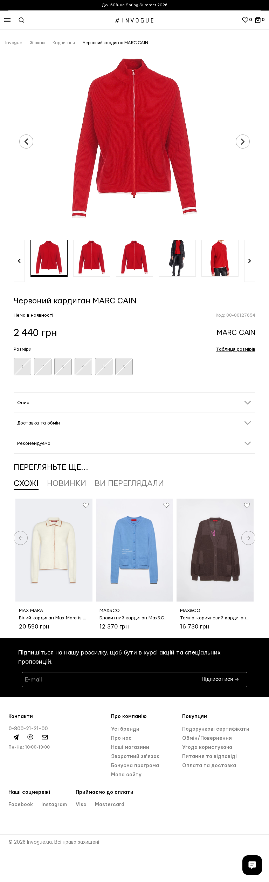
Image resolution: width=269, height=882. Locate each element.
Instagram (54, 804)
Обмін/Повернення (207, 738)
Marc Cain (236, 332)
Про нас (121, 738)
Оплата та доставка (209, 765)
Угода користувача (207, 747)
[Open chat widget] (252, 865)
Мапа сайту (126, 774)
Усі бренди (125, 729)
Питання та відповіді (209, 756)
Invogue (13, 43)
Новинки (66, 483)
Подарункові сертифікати (215, 729)
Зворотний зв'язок (135, 756)
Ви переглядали (129, 483)
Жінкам (37, 43)
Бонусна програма (135, 765)
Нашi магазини (130, 747)
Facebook (21, 804)
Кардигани (64, 43)
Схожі (26, 483)
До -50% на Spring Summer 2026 (134, 5)
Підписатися (218, 677)
